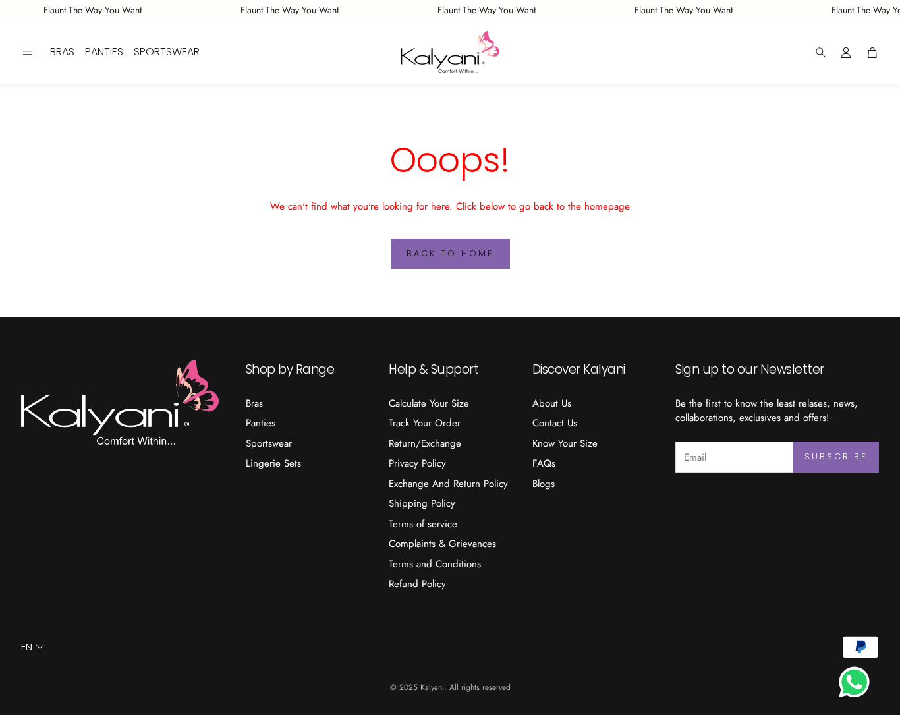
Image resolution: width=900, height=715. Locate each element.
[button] (27, 53)
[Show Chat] (857, 682)
